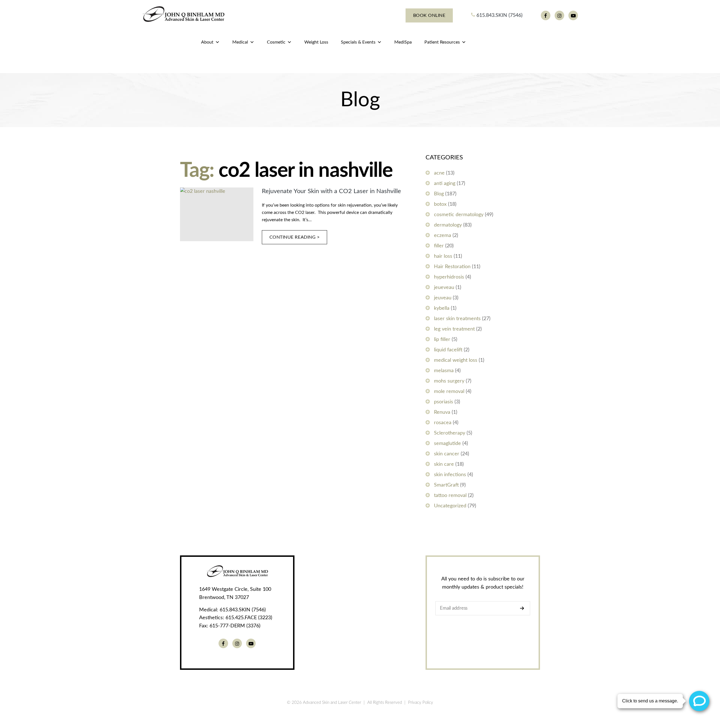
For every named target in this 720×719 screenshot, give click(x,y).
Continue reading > (294, 237)
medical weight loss (455, 360)
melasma (444, 370)
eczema (442, 235)
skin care (444, 464)
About (207, 42)
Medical (240, 42)
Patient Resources (442, 42)
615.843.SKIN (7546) (499, 15)
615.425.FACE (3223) (249, 617)
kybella (441, 308)
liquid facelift (448, 349)
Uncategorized (450, 505)
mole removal (449, 391)
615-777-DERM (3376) (235, 625)
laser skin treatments (457, 318)
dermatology (448, 225)
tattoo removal (450, 495)
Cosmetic (276, 42)
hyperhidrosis (449, 277)
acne (439, 173)
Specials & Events (358, 42)
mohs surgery (449, 381)
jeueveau (444, 287)
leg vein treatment (454, 329)
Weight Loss (316, 42)
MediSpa (403, 42)
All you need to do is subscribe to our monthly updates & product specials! (483, 583)
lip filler (442, 339)
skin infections (450, 474)
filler (439, 245)
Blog (439, 193)
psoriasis (443, 401)
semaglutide (447, 443)
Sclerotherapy (449, 433)
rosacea (442, 422)
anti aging (444, 183)
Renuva (442, 412)
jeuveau (442, 297)
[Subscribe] (523, 608)
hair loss (443, 256)
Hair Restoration (452, 266)
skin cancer (446, 453)
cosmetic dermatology (458, 214)
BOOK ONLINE (429, 15)
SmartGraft (446, 485)
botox (440, 204)
